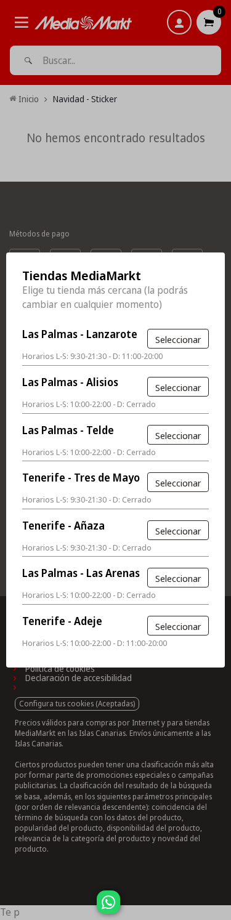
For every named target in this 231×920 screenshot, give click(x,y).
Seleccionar (178, 339)
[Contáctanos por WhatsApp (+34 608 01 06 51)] (219, 908)
